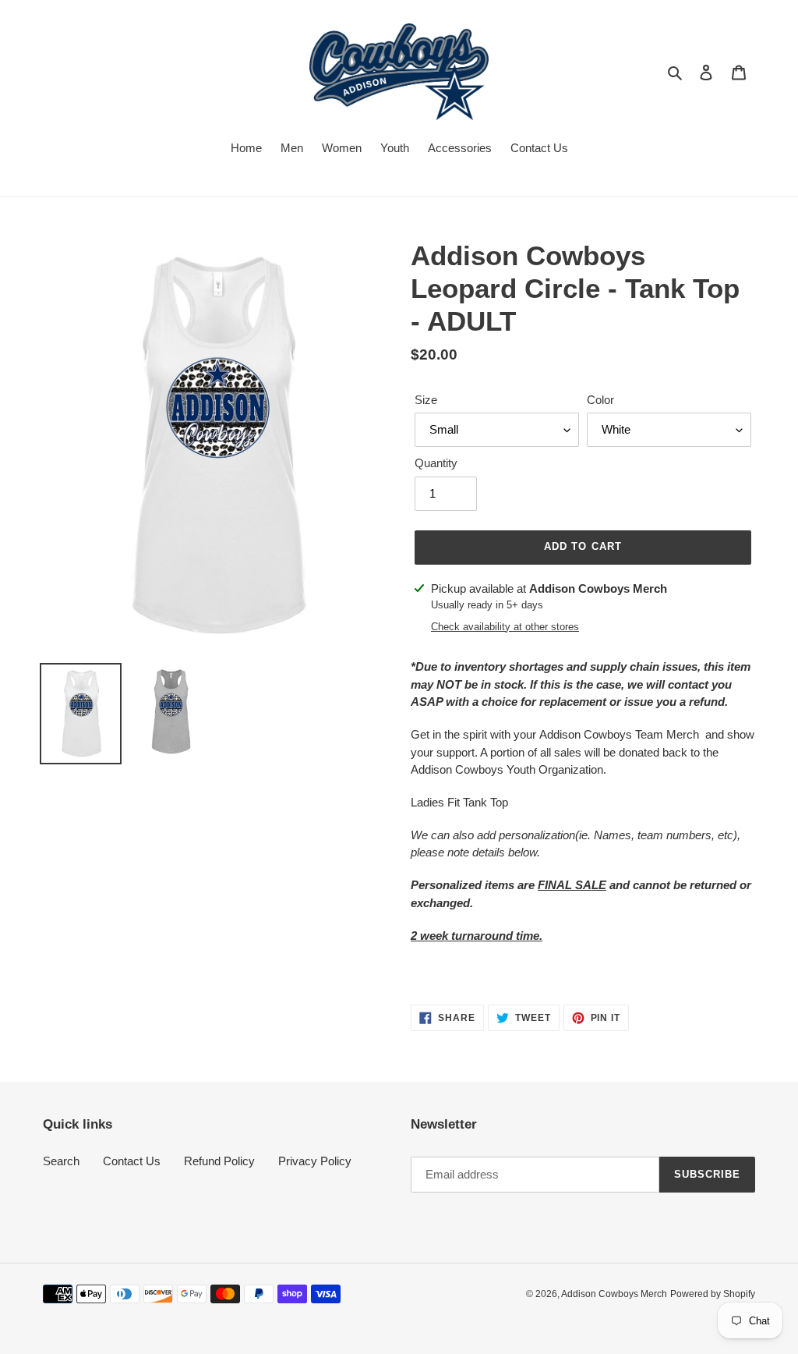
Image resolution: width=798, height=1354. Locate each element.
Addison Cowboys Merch (614, 1293)
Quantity (436, 463)
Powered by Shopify (712, 1293)
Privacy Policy (314, 1161)
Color (600, 399)
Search (61, 1161)
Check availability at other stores (505, 627)
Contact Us (132, 1161)
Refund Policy (219, 1161)
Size (426, 399)
